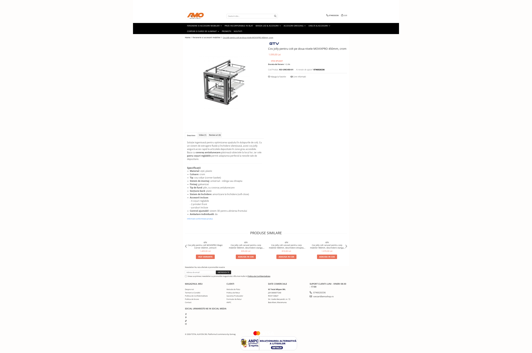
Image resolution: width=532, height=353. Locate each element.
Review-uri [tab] (215, 135)
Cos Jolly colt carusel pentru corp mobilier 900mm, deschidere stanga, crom (327, 246)
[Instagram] (186, 324)
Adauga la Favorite (278, 76)
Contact (188, 302)
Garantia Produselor (235, 296)
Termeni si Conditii (192, 292)
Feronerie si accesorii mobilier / (207, 37)
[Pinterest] (186, 317)
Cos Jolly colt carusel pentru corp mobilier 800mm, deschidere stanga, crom (246, 246)
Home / (188, 37)
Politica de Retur (233, 292)
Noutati (238, 31)
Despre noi (189, 289)
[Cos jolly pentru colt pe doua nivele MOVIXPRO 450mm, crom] (224, 82)
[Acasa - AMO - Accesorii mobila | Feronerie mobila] (199, 16)
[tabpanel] (224, 82)
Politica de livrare (192, 299)
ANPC (229, 302)
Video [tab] (202, 135)
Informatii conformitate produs (200, 218)
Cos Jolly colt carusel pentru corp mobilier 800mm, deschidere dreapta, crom (286, 246)
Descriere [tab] (191, 135)
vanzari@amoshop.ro (323, 296)
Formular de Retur (234, 299)
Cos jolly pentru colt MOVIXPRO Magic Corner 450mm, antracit (205, 246)
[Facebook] (186, 314)
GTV (205, 242)
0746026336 (319, 292)
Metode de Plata (233, 289)
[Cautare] (275, 16)
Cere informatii (299, 76)
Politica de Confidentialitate (259, 276)
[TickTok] (186, 320)
